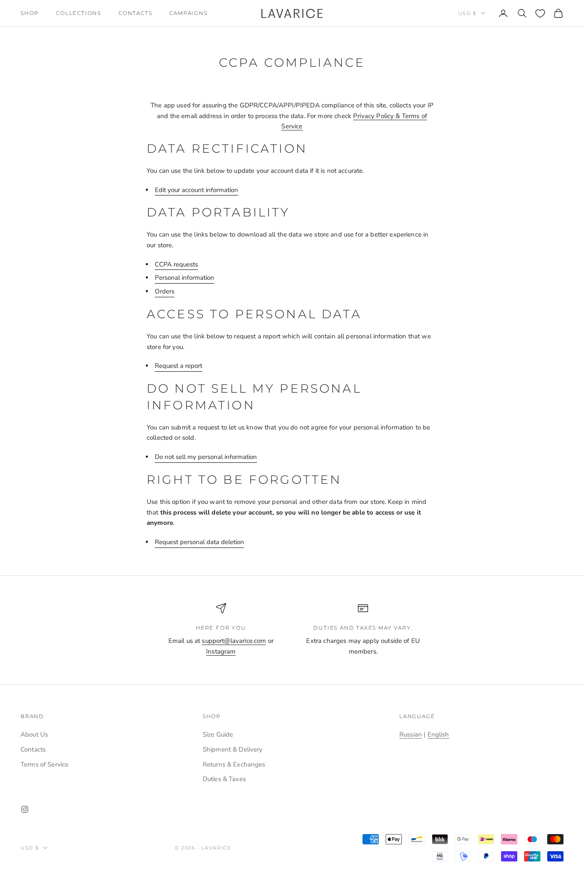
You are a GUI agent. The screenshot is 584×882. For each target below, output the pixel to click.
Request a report (178, 365)
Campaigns (188, 13)
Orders (164, 291)
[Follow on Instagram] (25, 809)
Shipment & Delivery (233, 749)
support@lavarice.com (234, 640)
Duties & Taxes (224, 779)
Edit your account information (196, 190)
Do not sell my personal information (206, 457)
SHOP (30, 13)
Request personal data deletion (199, 542)
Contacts (135, 13)
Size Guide (218, 734)
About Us (34, 734)
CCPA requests (176, 264)
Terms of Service (44, 764)
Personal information (184, 277)
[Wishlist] (540, 13)
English (438, 734)
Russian (410, 734)
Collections (78, 13)
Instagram (221, 651)
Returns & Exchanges (234, 764)
